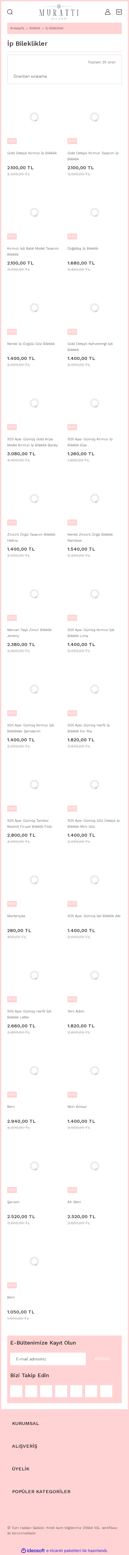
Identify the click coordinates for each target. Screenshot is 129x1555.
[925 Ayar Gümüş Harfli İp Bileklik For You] (95, 689)
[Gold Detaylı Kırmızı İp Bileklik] (34, 117)
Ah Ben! (74, 1202)
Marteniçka (16, 916)
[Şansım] (34, 1166)
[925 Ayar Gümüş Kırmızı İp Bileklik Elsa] (95, 403)
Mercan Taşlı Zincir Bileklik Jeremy (29, 633)
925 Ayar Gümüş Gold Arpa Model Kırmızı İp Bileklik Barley (32, 442)
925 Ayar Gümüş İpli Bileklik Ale (94, 916)
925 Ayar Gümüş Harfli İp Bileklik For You (89, 728)
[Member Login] (107, 12)
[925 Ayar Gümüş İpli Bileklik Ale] (95, 880)
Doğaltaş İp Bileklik (83, 248)
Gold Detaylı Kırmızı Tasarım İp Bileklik (93, 156)
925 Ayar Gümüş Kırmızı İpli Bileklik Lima (91, 633)
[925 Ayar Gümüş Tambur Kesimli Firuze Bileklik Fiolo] (34, 784)
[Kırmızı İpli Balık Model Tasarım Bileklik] (34, 212)
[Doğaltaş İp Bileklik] (95, 212)
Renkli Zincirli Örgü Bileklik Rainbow (90, 537)
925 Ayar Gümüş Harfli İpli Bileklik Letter (29, 1014)
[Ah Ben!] (95, 1166)
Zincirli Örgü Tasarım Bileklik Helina (31, 537)
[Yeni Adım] (95, 975)
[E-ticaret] (63, 1551)
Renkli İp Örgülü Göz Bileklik (31, 344)
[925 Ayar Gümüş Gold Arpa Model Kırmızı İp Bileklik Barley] (34, 403)
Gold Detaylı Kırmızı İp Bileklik (32, 153)
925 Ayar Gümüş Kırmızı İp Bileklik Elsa (90, 442)
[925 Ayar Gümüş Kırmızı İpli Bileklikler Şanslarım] (34, 689)
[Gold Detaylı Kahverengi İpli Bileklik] (95, 308)
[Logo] (58, 12)
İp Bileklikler (54, 28)
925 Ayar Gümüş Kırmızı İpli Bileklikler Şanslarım (30, 728)
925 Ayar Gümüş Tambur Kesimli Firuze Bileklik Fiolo (29, 823)
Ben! (11, 1107)
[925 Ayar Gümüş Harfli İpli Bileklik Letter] (34, 975)
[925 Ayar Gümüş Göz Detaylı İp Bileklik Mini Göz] (95, 784)
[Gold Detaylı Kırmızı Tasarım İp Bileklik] (95, 117)
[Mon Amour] (95, 1071)
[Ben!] (34, 1071)
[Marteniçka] (34, 880)
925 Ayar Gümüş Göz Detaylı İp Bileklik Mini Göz (94, 823)
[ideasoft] (33, 1551)
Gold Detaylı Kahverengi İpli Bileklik (90, 347)
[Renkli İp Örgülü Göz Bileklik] (34, 308)
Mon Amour (77, 1107)
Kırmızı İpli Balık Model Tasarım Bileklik (33, 251)
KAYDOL (102, 1359)
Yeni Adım (76, 1011)
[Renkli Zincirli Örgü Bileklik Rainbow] (95, 498)
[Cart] (119, 12)
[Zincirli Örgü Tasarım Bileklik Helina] (34, 498)
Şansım (13, 1202)
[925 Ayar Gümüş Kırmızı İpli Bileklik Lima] (95, 594)
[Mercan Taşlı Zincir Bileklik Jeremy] (34, 594)
